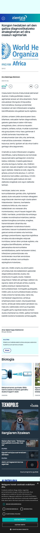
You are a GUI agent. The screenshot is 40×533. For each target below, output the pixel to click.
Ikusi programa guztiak (29, 472)
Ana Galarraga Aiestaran (11, 77)
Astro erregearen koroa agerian (12, 463)
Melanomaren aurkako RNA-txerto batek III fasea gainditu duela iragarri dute (15, 389)
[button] (3, 18)
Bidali (7, 350)
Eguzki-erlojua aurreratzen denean (14, 453)
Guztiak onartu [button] (20, 520)
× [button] (37, 483)
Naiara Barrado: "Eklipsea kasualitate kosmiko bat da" (13, 443)
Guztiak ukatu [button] (20, 525)
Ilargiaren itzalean (16, 433)
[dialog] (20, 507)
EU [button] (10, 86)
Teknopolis (10, 404)
